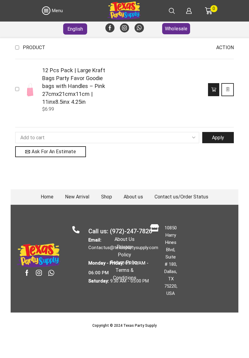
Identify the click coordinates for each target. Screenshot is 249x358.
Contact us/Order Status (181, 197)
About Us (124, 239)
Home (47, 197)
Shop (106, 197)
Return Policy (124, 262)
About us (133, 197)
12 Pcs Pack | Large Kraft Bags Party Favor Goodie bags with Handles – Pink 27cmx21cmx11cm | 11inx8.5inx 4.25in (73, 86)
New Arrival (77, 197)
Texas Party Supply (140, 325)
